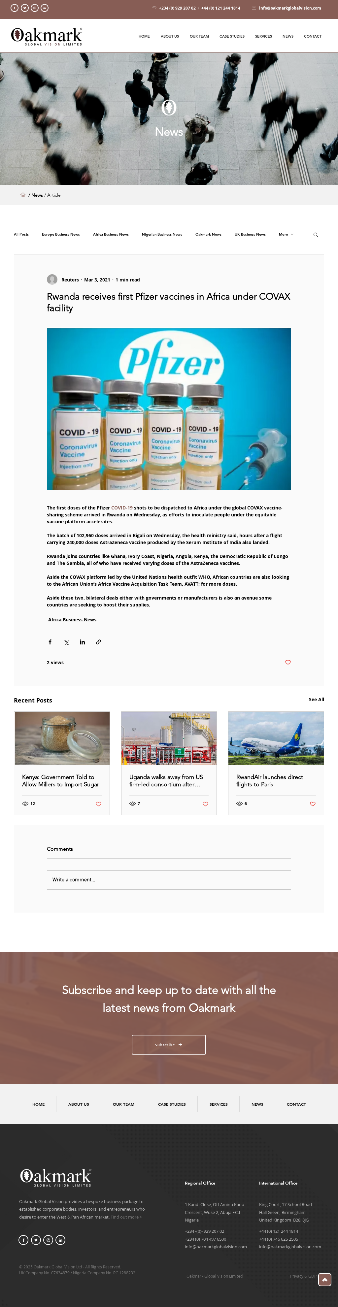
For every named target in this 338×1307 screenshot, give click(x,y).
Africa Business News (111, 234)
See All (316, 699)
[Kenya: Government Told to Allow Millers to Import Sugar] (62, 738)
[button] (316, 234)
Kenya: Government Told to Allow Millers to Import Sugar (60, 780)
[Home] (14, 8)
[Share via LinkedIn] (82, 642)
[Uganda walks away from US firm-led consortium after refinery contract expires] (169, 738)
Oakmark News (208, 234)
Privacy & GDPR (304, 1276)
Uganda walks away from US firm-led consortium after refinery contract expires (166, 780)
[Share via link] (98, 642)
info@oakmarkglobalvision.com (216, 1247)
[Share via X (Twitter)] (66, 642)
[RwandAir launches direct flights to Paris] (276, 738)
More (283, 234)
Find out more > (126, 1217)
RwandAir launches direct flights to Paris (269, 780)
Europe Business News (61, 234)
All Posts (21, 234)
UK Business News (250, 234)
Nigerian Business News (162, 234)
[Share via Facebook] (50, 642)
